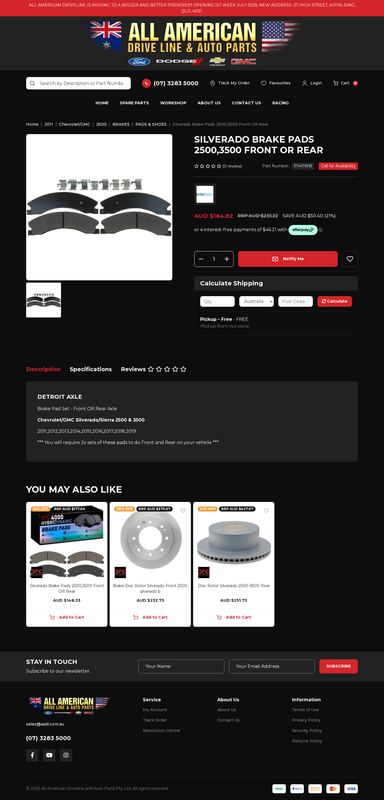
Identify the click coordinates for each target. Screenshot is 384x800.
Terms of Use (305, 709)
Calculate (336, 301)
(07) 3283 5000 (48, 738)
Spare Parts (134, 102)
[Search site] (32, 83)
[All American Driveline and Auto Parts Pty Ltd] (192, 43)
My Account (155, 709)
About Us (209, 102)
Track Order (155, 720)
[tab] (43, 369)
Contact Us (246, 102)
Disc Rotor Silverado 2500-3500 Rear (234, 585)
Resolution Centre (161, 730)
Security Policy (307, 730)
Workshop (173, 102)
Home (102, 102)
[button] (311, 83)
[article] (67, 565)
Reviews (134, 369)
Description (43, 369)
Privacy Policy (306, 720)
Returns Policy (307, 740)
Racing (280, 102)
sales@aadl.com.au (45, 724)
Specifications (91, 369)
